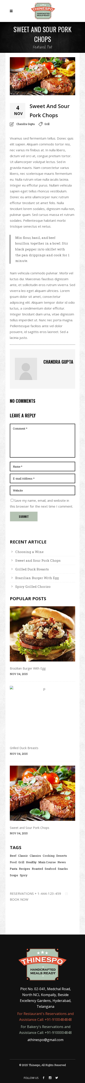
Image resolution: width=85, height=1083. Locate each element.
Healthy (31, 862)
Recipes (24, 869)
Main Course (47, 862)
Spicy (23, 875)
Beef (13, 856)
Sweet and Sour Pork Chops (38, 560)
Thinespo (34, 1065)
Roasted (37, 869)
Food (13, 862)
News (62, 862)
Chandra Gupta (25, 124)
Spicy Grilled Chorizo (33, 586)
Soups (14, 875)
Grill (46, 124)
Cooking (48, 856)
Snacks (63, 869)
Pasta (13, 869)
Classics (35, 856)
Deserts (61, 856)
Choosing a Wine (29, 552)
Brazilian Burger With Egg (37, 578)
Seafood (50, 869)
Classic (23, 856)
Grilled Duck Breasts (32, 569)
